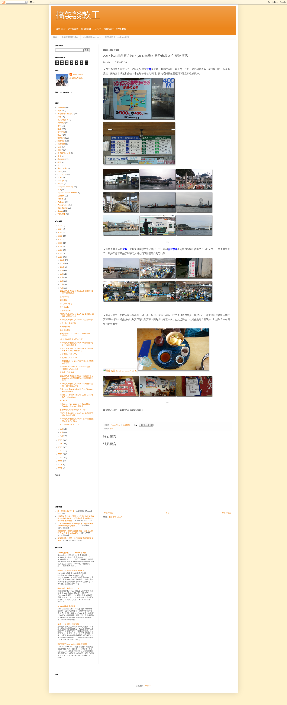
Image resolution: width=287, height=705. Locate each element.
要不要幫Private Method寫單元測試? (72, 644)
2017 (60, 253)
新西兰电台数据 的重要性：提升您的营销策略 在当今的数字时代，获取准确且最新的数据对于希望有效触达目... (76, 518)
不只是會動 (64, 307)
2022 (60, 236)
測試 (59, 150)
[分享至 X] (146, 425)
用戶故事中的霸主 (67, 304)
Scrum (60, 211)
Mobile (60, 199)
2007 (60, 468)
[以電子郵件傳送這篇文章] (140, 425)
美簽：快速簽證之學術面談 (68, 624)
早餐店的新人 (65, 330)
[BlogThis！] (143, 425)
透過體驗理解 (65, 327)
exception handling (65, 187)
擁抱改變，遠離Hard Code (68, 588)
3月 (61, 429)
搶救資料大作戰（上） (69, 358)
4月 (61, 288)
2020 (60, 243)
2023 (60, 232)
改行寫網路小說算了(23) (69, 424)
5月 (61, 284)
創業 (59, 147)
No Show (63, 401)
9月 (61, 270)
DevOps (61, 181)
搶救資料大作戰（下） (69, 354)
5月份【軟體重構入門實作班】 (72, 339)
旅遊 (111, 429)
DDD (60, 177)
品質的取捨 (64, 297)
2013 (60, 447)
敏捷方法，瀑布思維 (68, 323)
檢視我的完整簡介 (77, 78)
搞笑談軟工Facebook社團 (117, 37)
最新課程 (61, 144)
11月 (62, 263)
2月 (61, 432)
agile (60, 172)
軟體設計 (61, 141)
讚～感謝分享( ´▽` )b (66, 511)
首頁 (55, 37)
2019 (60, 246)
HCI (59, 190)
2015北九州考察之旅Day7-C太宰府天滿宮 (77, 320)
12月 (62, 260)
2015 (60, 440)
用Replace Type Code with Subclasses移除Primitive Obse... (76, 396)
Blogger (148, 686)
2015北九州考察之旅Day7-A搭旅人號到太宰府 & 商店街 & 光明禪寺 (76, 349)
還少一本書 (62, 168)
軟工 (59, 135)
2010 (60, 458)
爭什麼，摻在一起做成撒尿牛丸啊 (71, 570)
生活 (59, 111)
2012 (60, 451)
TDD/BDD (62, 214)
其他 (59, 117)
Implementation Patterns (67, 193)
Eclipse (61, 184)
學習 (59, 162)
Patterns (61, 202)
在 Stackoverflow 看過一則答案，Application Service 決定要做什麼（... (75, 525)
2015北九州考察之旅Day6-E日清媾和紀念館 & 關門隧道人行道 (76, 385)
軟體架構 (61, 138)
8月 (61, 274)
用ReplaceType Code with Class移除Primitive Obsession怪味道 (75, 405)
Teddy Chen (77, 74)
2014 (60, 444)
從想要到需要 (65, 311)
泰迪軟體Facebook (92, 37)
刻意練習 (63, 300)
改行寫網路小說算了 (66, 114)
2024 (60, 229)
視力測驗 (61, 132)
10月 (62, 267)
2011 (60, 454)
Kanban (61, 196)
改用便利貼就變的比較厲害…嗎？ (73, 410)
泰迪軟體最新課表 (70, 37)
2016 (60, 257)
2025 (60, 226)
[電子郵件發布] (136, 425)
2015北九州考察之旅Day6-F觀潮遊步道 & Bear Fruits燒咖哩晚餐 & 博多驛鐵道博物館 (76, 378)
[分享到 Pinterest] (152, 425)
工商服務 (61, 107)
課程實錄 (61, 159)
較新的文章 (108, 513)
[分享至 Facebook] (149, 425)
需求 (59, 156)
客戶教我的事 (63, 120)
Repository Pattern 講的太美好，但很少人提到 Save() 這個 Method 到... (75, 532)
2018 (60, 250)
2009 (60, 461)
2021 (60, 239)
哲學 (59, 126)
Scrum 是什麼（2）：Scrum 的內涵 (72, 553)
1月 (61, 436)
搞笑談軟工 (77, 15)
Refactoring (62, 208)
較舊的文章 (226, 513)
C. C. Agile (62, 174)
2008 (60, 465)
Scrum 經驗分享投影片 (67, 606)
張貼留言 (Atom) (115, 517)
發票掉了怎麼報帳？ (68, 372)
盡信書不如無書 (64, 153)
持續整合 (61, 123)
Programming (63, 205)
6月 (61, 281)
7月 (61, 277)
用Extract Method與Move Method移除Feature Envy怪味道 (75, 368)
